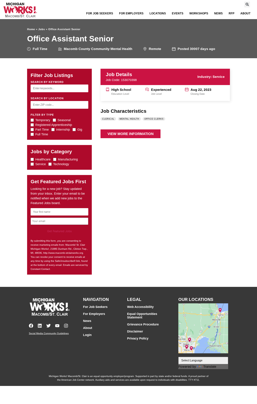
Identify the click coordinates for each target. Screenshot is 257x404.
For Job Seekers (99, 13)
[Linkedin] (40, 326)
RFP (231, 13)
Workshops (198, 13)
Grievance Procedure (143, 324)
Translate (209, 366)
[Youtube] (57, 326)
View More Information (131, 134)
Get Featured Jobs (59, 231)
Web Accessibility (140, 307)
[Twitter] (48, 326)
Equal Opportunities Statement (142, 315)
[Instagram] (66, 326)
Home (31, 29)
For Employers (131, 13)
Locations (157, 13)
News (218, 13)
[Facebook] (31, 326)
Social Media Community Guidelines (49, 333)
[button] (247, 4)
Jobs (41, 29)
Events (177, 13)
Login (87, 335)
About (245, 13)
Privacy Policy (137, 338)
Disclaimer (135, 331)
